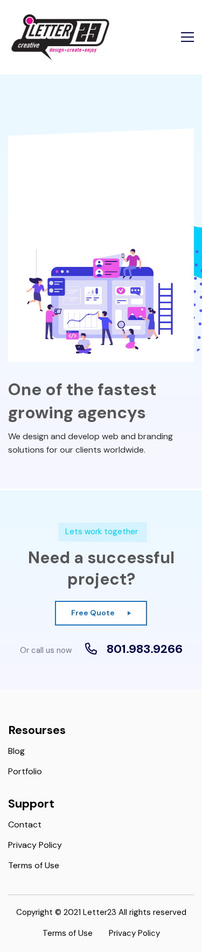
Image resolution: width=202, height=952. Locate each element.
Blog (16, 751)
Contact (24, 824)
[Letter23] (60, 37)
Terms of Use (33, 865)
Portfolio (25, 771)
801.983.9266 (145, 649)
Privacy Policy (35, 845)
